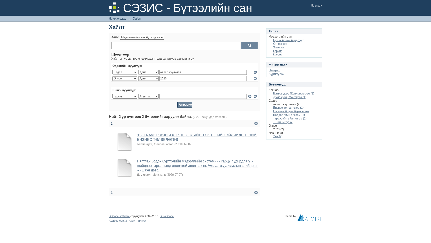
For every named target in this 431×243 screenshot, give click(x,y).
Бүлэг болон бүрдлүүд (288, 40)
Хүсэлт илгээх (137, 220)
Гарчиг (277, 51)
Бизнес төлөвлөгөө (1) (288, 107)
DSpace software (119, 216)
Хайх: (115, 37)
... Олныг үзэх (282, 122)
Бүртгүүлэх (276, 74)
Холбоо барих (118, 220)
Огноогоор (280, 43)
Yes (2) (277, 136)
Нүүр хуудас (117, 18)
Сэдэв (277, 54)
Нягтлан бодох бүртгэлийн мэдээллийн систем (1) (291, 113)
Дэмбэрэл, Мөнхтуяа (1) (289, 97)
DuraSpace (167, 216)
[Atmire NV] (309, 218)
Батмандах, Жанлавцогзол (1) (293, 93)
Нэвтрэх (316, 5)
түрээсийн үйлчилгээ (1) (289, 118)
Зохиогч (278, 47)
